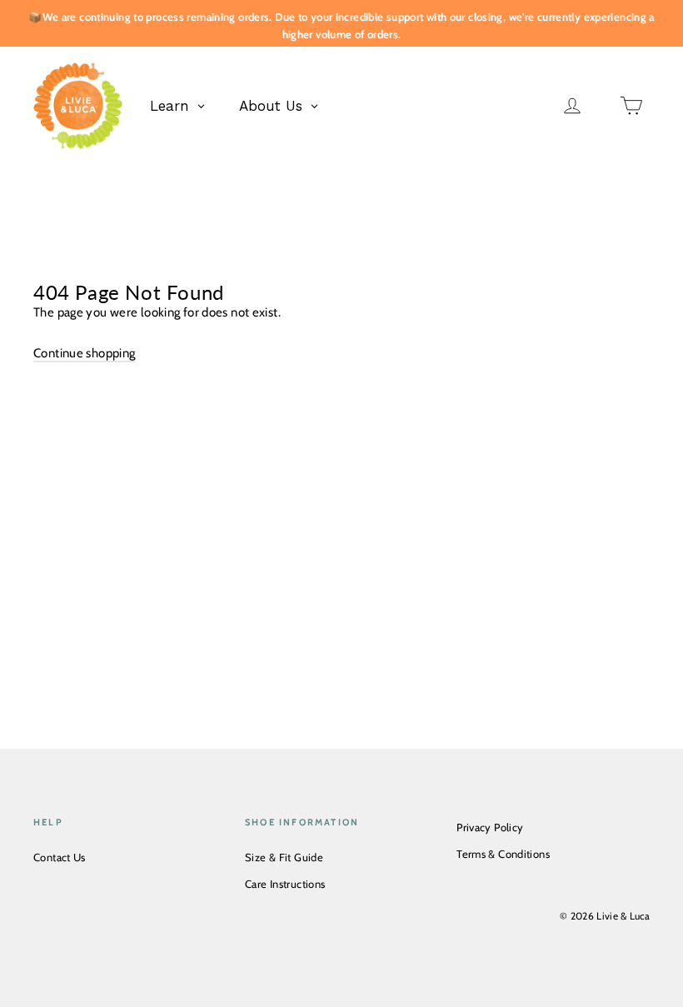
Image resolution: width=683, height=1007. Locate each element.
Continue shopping (84, 353)
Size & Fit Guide (284, 857)
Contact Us (59, 857)
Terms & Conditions (503, 853)
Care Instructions (285, 883)
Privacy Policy (489, 827)
